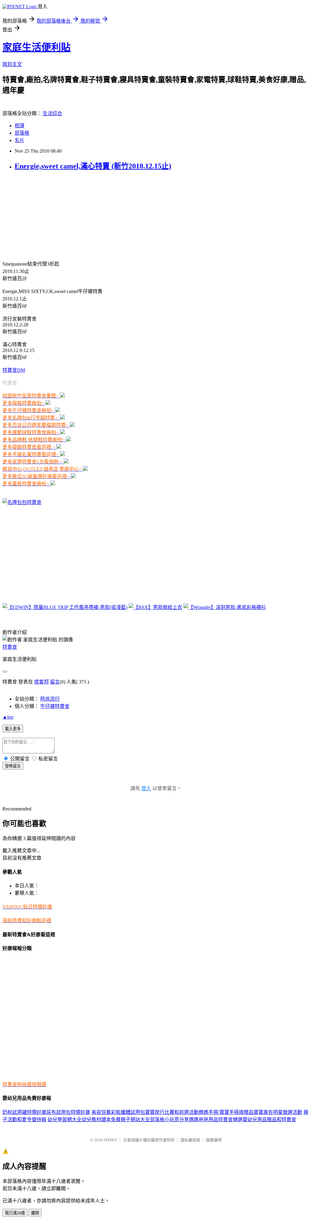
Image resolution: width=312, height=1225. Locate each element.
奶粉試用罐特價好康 (24, 1112)
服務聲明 (214, 1140)
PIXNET (110, 1140)
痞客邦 (41, 681)
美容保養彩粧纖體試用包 (118, 1112)
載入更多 (13, 729)
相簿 (19, 125)
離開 (35, 1213)
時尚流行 (50, 698)
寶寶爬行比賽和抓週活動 (172, 1112)
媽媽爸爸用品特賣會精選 (216, 1119)
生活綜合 (52, 113)
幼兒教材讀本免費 (101, 1119)
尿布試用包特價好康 (68, 1112)
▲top (7, 716)
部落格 (22, 133)
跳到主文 (12, 64)
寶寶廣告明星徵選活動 (278, 1112)
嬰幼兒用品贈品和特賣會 (269, 1119)
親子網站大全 (135, 1119)
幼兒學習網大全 (65, 1119)
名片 (19, 140)
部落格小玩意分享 (169, 1119)
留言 (55, 681)
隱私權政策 (190, 1140)
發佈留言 (13, 766)
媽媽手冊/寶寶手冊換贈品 (226, 1112)
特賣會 (9, 647)
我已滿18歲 (15, 1213)
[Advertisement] (40, 215)
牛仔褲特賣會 (54, 706)
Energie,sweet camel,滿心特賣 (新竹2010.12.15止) (93, 166)
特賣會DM (13, 370)
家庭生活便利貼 (36, 47)
